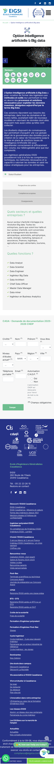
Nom (18, 338)
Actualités (14, 729)
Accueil (6, 23)
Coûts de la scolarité (19, 612)
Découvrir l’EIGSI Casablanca (23, 504)
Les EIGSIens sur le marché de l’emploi (23, 721)
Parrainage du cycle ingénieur (22, 715)
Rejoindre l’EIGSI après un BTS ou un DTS (25, 603)
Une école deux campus (20, 663)
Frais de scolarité (17, 616)
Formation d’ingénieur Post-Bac (24, 627)
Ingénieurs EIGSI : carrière (21, 531)
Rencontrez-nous (18, 553)
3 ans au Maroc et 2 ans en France (25, 540)
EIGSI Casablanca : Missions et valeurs (26, 510)
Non (36, 381)
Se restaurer (15, 687)
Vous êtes (45, 340)
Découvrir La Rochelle (19, 669)
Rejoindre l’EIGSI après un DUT (23, 607)
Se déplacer (15, 690)
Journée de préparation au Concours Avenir (25, 583)
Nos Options (15, 658)
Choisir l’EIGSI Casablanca (22, 537)
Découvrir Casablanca (19, 667)
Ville (43, 353)
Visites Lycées (16, 562)
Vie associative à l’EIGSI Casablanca (26, 675)
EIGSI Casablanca (17, 507)
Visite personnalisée (18, 568)
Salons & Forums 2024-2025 (22, 560)
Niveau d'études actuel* (7, 356)
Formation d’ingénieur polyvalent (25, 621)
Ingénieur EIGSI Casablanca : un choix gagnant (26, 544)
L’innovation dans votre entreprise (25, 698)
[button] (6, 758)
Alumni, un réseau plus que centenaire (26, 712)
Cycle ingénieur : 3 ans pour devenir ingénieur (25, 640)
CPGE (12, 590)
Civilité (7, 338)
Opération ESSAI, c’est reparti (22, 557)
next (48, 60)
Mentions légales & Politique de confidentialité (23, 516)
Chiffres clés (15, 548)
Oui (35, 378)
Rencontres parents (18, 565)
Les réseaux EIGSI (18, 709)
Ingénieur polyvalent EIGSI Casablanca (22, 524)
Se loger (13, 684)
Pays (18, 353)
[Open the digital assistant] (44, 753)
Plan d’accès (15, 692)
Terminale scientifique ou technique (25, 577)
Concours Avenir (17, 579)
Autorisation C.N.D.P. (34, 373)
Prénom (33, 338)
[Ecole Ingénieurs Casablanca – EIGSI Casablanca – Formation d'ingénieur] (13, 13)
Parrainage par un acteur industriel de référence (26, 645)
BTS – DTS (14, 599)
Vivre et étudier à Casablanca (23, 681)
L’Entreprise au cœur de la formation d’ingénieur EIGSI (25, 702)
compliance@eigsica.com (26, 753)
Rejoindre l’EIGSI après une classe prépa (27, 593)
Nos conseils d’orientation (21, 735)
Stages (13, 630)
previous (5, 60)
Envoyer (12, 407)
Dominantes (15, 655)
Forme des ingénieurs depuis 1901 (24, 512)
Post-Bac (14, 573)
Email (19, 370)
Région (32, 353)
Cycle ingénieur (17, 636)
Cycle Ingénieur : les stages (21, 649)
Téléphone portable (8, 373)
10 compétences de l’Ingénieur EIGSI (25, 529)
